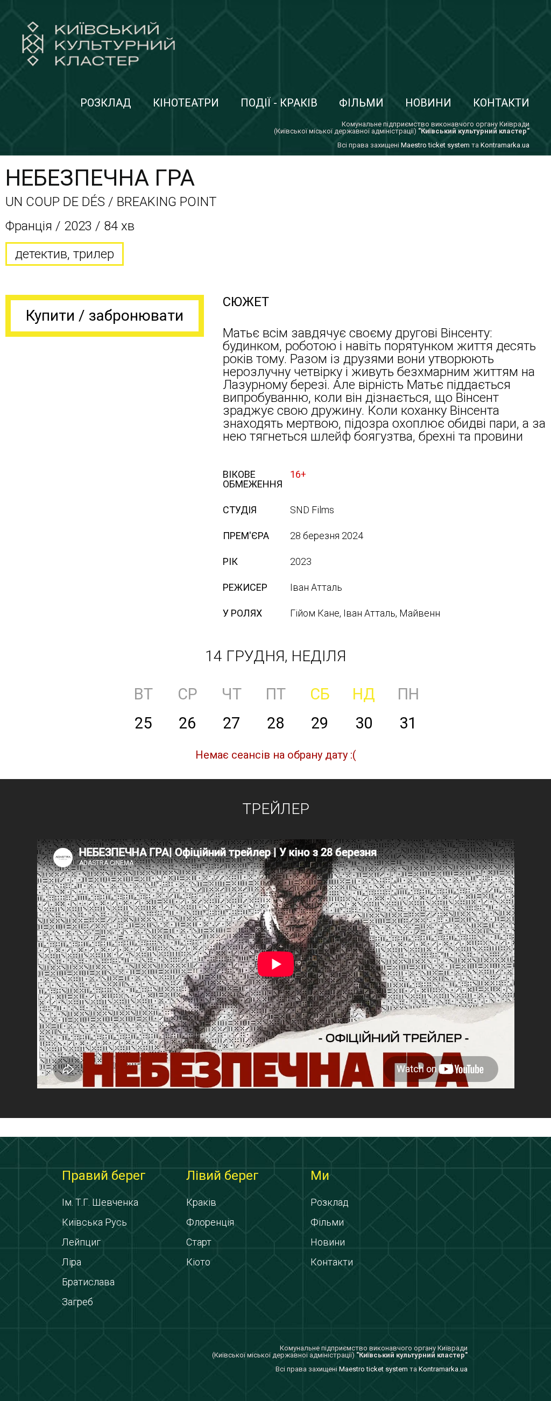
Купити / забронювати (104, 315)
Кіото (198, 1262)
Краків (201, 1202)
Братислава (88, 1281)
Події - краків (279, 102)
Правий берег (104, 1175)
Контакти (501, 102)
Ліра (71, 1262)
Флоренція (210, 1222)
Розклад (105, 102)
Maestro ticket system (435, 145)
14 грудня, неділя (275, 656)
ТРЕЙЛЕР (275, 809)
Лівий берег (222, 1175)
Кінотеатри (186, 102)
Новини (428, 102)
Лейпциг (81, 1242)
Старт (198, 1242)
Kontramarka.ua (505, 145)
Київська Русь (94, 1222)
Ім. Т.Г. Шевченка (100, 1202)
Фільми (361, 102)
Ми (319, 1175)
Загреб (77, 1301)
